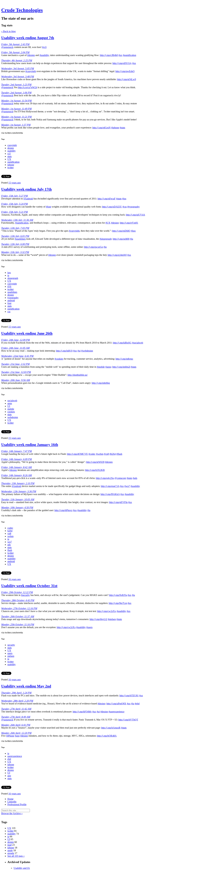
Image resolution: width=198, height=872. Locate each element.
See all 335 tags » (16, 856)
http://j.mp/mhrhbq (101, 383)
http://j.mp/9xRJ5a (118, 595)
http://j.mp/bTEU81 (129, 695)
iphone (10, 164)
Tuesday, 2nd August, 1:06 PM (16, 92)
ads (9, 544)
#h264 (113, 454)
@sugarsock (7, 47)
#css (125, 206)
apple (10, 850)
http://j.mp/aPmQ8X (116, 703)
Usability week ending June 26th (26, 333)
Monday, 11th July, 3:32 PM (15, 252)
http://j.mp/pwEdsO (125, 71)
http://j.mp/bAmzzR (111, 727)
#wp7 (127, 486)
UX (9, 159)
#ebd (137, 703)
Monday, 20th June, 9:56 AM (15, 380)
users (9, 653)
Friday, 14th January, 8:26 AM (16, 475)
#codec (91, 454)
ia (8, 275)
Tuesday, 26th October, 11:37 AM (17, 616)
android (11, 300)
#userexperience (116, 711)
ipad (9, 845)
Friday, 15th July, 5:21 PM (14, 212)
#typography (133, 206)
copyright (12, 145)
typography (13, 297)
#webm (99, 454)
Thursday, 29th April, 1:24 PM (16, 692)
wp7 (9, 542)
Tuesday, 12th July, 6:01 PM (15, 236)
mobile (10, 409)
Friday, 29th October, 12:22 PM (17, 592)
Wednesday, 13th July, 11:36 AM (17, 220)
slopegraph (12, 278)
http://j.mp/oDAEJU (112, 206)
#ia (131, 239)
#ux (120, 55)
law (9, 272)
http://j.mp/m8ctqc (124, 358)
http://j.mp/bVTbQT (128, 719)
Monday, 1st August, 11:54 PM (16, 100)
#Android (28, 198)
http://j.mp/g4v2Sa (105, 478)
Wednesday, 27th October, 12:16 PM (19, 608)
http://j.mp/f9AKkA (110, 494)
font (9, 303)
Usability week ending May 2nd (26, 686)
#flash (119, 454)
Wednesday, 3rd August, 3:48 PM (17, 76)
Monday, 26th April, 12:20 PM (16, 733)
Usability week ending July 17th (26, 189)
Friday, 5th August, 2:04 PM (15, 52)
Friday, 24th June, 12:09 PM (15, 340)
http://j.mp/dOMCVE (77, 454)
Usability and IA (22, 868)
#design (31, 55)
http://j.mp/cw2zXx (106, 611)
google (10, 853)
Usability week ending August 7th (27, 38)
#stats (122, 127)
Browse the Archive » (12, 813)
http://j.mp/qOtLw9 (126, 79)
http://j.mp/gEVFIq (118, 502)
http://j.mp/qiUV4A (135, 214)
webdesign (12, 417)
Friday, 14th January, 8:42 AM (16, 467)
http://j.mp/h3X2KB (95, 470)
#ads (135, 478)
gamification (13, 162)
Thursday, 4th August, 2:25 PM (16, 60)
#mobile (101, 367)
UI (8, 406)
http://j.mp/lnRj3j (64, 350)
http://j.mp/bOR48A (107, 735)
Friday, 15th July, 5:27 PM (14, 196)
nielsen (10, 656)
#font (48, 206)
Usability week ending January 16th (29, 445)
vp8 (9, 533)
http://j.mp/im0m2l (121, 367)
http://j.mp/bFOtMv (82, 711)
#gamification (129, 55)
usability (11, 150)
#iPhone (10, 735)
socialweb (12, 400)
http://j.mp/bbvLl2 (98, 619)
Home (10, 799)
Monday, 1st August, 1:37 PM (15, 124)
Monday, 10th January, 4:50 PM (17, 507)
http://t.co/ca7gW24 (27, 87)
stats (9, 156)
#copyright (30, 71)
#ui (79, 350)
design (10, 148)
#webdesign (87, 350)
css (8, 311)
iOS (9, 286)
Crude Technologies (22, 10)
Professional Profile (16, 804)
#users (89, 627)
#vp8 (106, 454)
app (9, 775)
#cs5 (44, 47)
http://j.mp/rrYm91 (129, 222)
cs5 (9, 153)
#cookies (59, 358)
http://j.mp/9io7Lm (118, 603)
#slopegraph (106, 239)
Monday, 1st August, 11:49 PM (16, 108)
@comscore (120, 478)
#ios (124, 198)
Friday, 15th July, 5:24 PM (14, 204)
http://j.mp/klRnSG (122, 342)
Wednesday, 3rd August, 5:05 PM (17, 68)
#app (17, 735)
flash (9, 550)
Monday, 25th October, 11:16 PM (17, 624)
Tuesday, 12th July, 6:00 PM (15, 244)
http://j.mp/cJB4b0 (109, 55)
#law (133, 230)
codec (10, 528)
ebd (9, 759)
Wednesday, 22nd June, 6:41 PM (17, 356)
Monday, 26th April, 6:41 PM (15, 725)
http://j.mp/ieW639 (95, 462)
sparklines (12, 292)
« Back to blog (8, 31)
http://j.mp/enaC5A (110, 486)
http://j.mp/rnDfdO (121, 230)
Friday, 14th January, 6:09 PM (16, 459)
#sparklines (20, 239)
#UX (107, 222)
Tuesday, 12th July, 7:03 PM (15, 228)
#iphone (115, 127)
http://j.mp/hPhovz (63, 510)
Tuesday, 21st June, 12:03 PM (16, 372)
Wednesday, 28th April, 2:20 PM (17, 700)
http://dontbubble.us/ (78, 375)
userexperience (14, 756)
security (11, 645)
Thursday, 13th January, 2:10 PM (17, 483)
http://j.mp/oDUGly (122, 63)
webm (10, 536)
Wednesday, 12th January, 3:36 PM (18, 491)
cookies (11, 411)
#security (25, 595)
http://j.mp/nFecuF (107, 198)
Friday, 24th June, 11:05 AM (15, 348)
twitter (10, 167)
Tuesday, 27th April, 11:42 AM (16, 709)
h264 (9, 530)
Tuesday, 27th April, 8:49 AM (15, 717)
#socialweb (137, 342)
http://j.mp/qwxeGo (93, 247)
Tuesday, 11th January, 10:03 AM (17, 499)
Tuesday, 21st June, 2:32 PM (15, 364)
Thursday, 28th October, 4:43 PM (17, 600)
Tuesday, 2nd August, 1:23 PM (16, 84)
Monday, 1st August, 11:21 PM (16, 116)
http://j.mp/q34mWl (117, 255)
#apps (108, 367)
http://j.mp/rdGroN (101, 127)
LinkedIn (11, 801)
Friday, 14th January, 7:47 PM (16, 451)
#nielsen (112, 619)
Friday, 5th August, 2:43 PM (15, 44)
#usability (44, 55)
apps (9, 403)
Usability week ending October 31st (29, 586)
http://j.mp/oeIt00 (121, 239)
